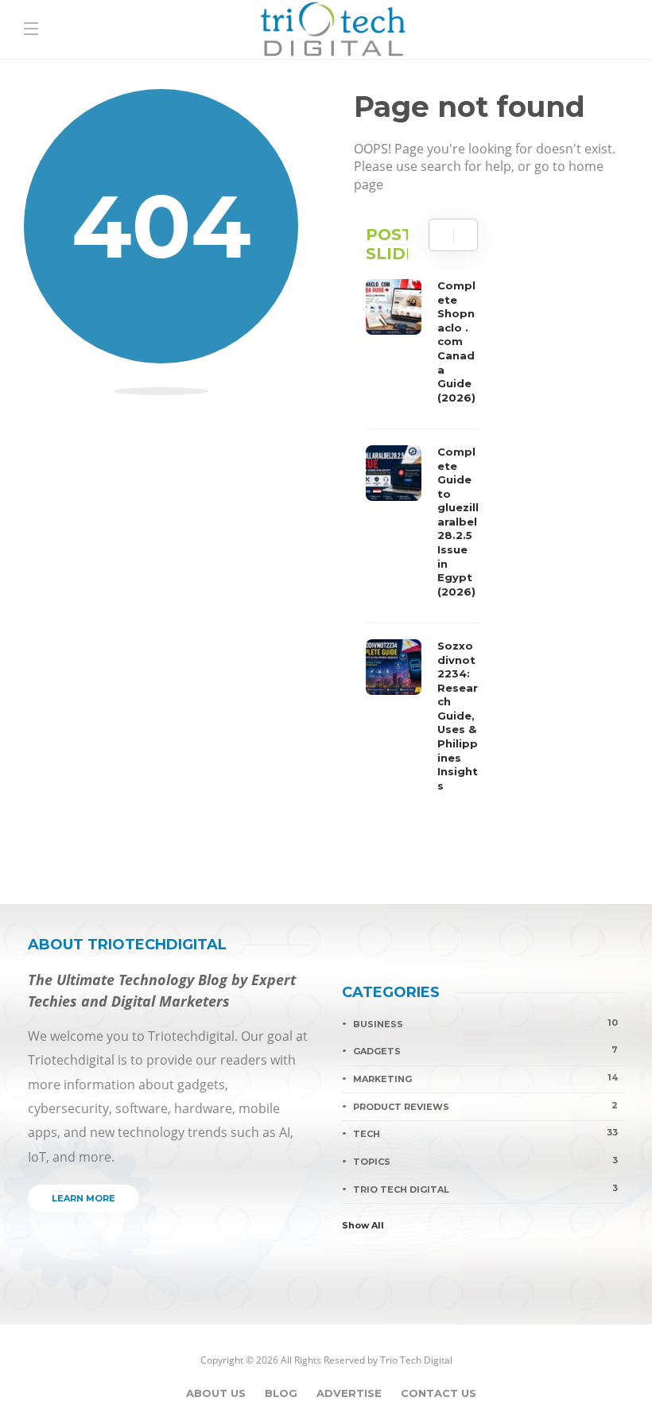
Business (485, 1023)
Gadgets (485, 1050)
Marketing (485, 1078)
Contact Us (438, 1393)
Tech (485, 1133)
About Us (216, 1393)
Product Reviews (485, 1106)
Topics (485, 1160)
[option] (422, 540)
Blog (281, 1393)
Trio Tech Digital (485, 1188)
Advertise (349, 1393)
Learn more (83, 1198)
